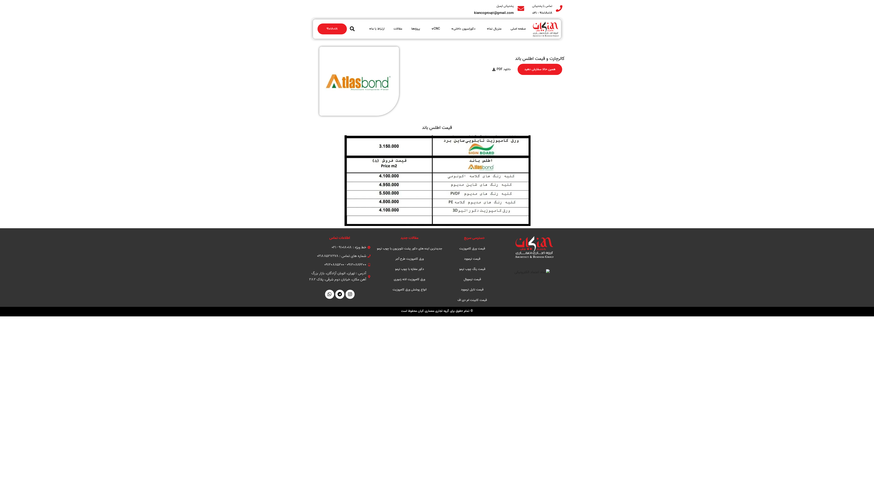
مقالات (398, 28)
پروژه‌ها (415, 28)
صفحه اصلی (518, 28)
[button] (352, 28)
